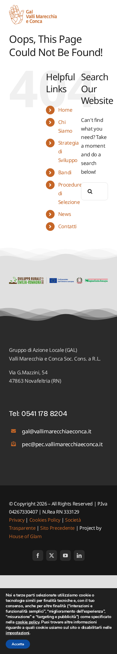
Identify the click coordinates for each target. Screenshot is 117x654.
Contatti (67, 226)
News (64, 214)
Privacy (17, 520)
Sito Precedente (57, 528)
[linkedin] (79, 555)
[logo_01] (33, 7)
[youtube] (65, 555)
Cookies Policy (44, 520)
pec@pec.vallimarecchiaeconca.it (62, 444)
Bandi (64, 172)
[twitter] (51, 555)
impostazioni (17, 633)
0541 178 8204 (44, 413)
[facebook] (37, 555)
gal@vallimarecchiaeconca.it (57, 431)
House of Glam (25, 536)
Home (65, 109)
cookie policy (27, 622)
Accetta (18, 644)
